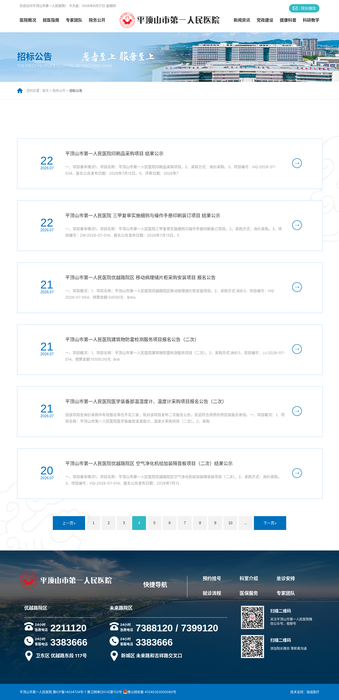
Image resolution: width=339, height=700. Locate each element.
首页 (45, 90)
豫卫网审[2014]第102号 (104, 692)
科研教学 (311, 20)
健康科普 (288, 20)
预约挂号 (212, 578)
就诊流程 (212, 593)
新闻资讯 (242, 20)
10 (230, 523)
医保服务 (249, 593)
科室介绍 (249, 578)
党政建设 (265, 20)
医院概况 (28, 20)
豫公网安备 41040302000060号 (152, 692)
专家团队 (74, 20)
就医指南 (51, 20)
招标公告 (75, 90)
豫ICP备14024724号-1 (69, 692)
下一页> (270, 523)
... (245, 523)
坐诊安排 (286, 578)
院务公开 (97, 20)
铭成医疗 (312, 692)
